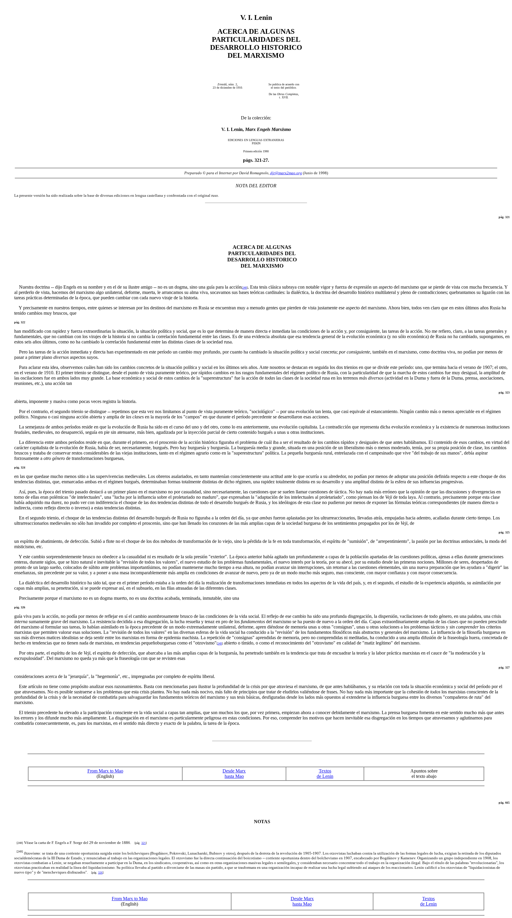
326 (100, 872)
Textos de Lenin (325, 773)
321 (143, 843)
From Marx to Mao (105, 770)
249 (219, 643)
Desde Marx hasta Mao (234, 773)
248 (244, 287)
